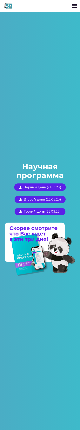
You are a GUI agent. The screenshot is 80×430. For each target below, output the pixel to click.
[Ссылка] (8, 6)
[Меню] (74, 6)
